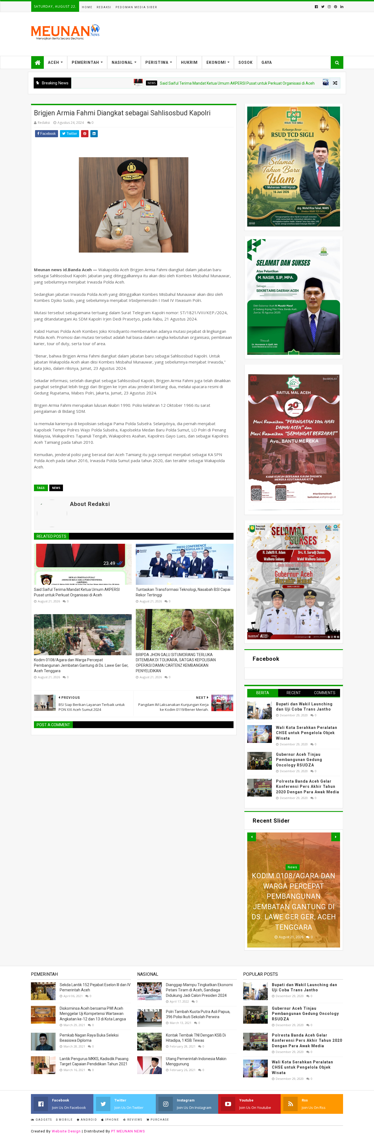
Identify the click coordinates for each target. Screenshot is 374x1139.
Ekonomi (216, 62)
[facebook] (316, 6)
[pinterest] (335, 6)
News (121, 83)
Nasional (122, 62)
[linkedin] (341, 6)
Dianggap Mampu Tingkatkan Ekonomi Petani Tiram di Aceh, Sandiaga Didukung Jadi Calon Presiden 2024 (199, 990)
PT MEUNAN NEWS (128, 1131)
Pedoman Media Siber (136, 7)
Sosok (245, 62)
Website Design (66, 1131)
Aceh (53, 62)
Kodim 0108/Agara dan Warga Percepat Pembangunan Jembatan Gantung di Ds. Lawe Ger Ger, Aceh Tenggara (81, 665)
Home (87, 7)
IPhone (111, 1119)
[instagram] (329, 6)
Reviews (134, 1119)
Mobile (65, 1119)
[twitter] (323, 6)
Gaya (266, 62)
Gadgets (43, 1119)
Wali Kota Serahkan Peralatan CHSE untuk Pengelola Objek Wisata (306, 732)
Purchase (159, 1119)
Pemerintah (85, 62)
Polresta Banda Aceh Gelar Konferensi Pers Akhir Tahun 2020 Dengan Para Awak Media (307, 786)
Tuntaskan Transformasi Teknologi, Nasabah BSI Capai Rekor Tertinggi (183, 592)
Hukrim (189, 62)
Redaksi (104, 7)
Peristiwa (156, 62)
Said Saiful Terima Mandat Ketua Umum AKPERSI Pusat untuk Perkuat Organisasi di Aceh (207, 83)
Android (88, 1119)
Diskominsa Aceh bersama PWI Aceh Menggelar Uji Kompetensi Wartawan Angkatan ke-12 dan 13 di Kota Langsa (93, 1013)
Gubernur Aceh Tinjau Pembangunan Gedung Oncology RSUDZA (299, 759)
